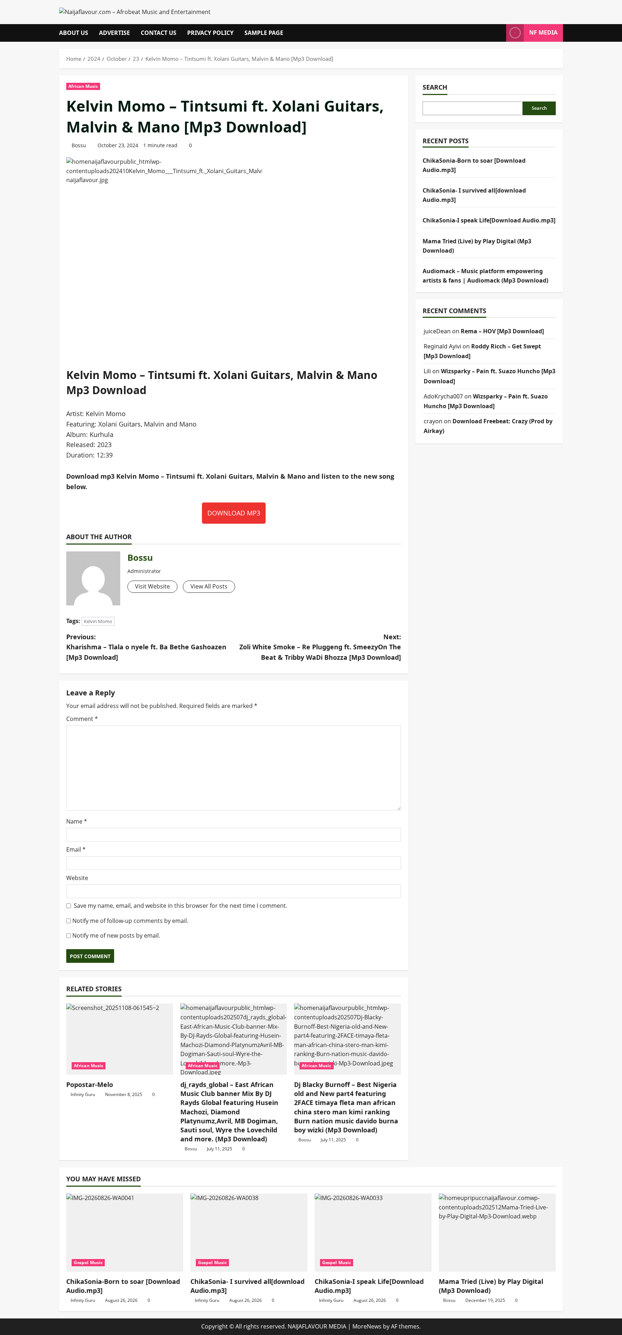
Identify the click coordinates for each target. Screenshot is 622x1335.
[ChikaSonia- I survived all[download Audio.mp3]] (248, 1233)
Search (435, 87)
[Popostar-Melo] (119, 1039)
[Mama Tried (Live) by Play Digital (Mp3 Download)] (497, 1233)
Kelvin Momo (98, 621)
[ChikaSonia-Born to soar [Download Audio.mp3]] (124, 1233)
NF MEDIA (543, 32)
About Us (73, 33)
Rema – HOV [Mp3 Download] (502, 331)
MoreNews (367, 1326)
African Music (83, 86)
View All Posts (208, 586)
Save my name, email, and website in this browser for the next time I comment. (180, 906)
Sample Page (263, 33)
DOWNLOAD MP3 (233, 513)
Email (76, 849)
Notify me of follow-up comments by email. (130, 921)
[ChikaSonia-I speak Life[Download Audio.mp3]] (373, 1233)
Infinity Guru (83, 1094)
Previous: (146, 647)
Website (77, 878)
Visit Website (152, 586)
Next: (320, 647)
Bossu (79, 145)
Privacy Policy (210, 33)
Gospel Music (88, 1262)
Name (76, 821)
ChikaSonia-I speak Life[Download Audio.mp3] (489, 220)
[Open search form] (498, 33)
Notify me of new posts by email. (116, 935)
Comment (82, 719)
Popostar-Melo (89, 1084)
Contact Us (158, 33)
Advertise (114, 33)
